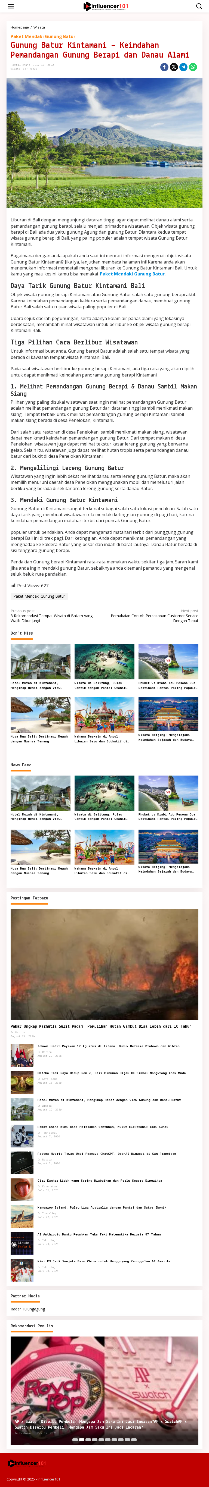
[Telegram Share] (183, 67)
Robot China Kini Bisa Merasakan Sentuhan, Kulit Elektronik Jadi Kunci (103, 1127)
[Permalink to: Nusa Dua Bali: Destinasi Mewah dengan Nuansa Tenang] (40, 714)
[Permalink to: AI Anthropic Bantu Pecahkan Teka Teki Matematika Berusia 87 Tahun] (22, 1243)
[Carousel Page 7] (114, 1439)
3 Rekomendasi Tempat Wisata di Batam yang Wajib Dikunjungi (52, 615)
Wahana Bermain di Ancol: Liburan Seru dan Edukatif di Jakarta (101, 739)
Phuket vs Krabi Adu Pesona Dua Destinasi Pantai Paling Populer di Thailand (168, 686)
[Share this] (164, 67)
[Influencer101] (105, 5)
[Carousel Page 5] (101, 1439)
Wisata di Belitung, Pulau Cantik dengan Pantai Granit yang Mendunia (100, 686)
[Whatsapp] (193, 67)
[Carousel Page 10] (134, 1439)
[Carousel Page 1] (75, 1439)
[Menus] (11, 6)
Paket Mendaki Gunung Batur (43, 36)
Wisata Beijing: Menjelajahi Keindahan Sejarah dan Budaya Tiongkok (165, 737)
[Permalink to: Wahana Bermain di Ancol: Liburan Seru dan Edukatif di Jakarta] (104, 714)
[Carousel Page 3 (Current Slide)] (88, 1439)
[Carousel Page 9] (127, 1439)
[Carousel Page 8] (121, 1439)
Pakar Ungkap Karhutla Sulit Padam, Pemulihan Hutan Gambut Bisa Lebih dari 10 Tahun (101, 1026)
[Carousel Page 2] (81, 1439)
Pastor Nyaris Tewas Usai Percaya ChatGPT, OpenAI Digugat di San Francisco (107, 1154)
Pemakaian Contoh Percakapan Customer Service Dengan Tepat (154, 615)
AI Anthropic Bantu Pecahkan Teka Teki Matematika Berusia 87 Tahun (99, 1234)
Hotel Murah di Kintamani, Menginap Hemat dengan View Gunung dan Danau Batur (35, 686)
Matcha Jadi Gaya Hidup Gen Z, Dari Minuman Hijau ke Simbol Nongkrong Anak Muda (112, 1073)
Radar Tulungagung (28, 1309)
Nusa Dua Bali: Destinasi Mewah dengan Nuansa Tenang (39, 739)
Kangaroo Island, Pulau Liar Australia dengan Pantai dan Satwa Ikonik (102, 1207)
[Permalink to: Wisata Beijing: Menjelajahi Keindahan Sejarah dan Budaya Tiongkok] (168, 713)
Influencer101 (49, 1479)
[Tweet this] (174, 67)
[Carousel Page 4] (94, 1439)
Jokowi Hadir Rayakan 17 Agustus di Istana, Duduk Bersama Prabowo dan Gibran (109, 1046)
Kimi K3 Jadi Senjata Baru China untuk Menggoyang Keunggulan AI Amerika (104, 1261)
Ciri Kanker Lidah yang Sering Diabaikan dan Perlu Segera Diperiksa (100, 1180)
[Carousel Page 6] (107, 1439)
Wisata (15, 68)
